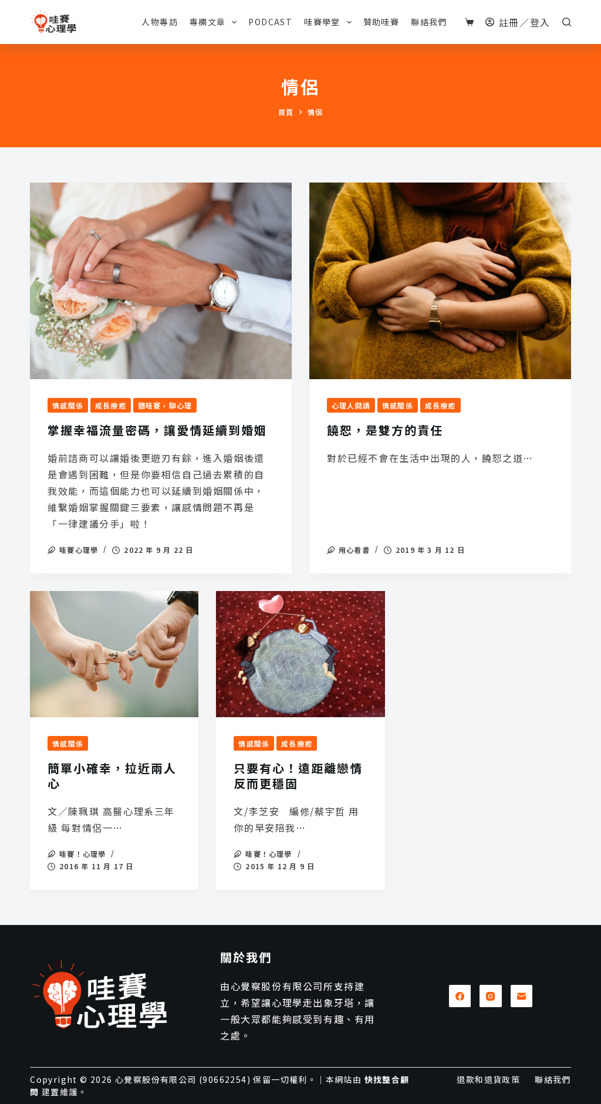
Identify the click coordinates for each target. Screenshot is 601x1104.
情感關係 (67, 405)
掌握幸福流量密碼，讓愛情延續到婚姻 (157, 429)
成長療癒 (110, 405)
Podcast (270, 22)
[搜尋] (566, 22)
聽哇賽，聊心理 (165, 405)
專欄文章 (208, 22)
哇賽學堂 (322, 22)
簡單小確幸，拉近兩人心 (112, 775)
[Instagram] (491, 996)
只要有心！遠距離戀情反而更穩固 (298, 775)
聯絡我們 (429, 22)
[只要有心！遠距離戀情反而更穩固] (300, 654)
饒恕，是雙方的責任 (385, 429)
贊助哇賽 (381, 22)
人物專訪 (159, 22)
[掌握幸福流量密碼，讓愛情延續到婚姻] (161, 281)
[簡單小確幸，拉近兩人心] (114, 654)
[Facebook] (460, 996)
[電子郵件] (522, 996)
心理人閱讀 (351, 405)
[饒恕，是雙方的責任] (440, 281)
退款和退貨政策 (488, 1079)
